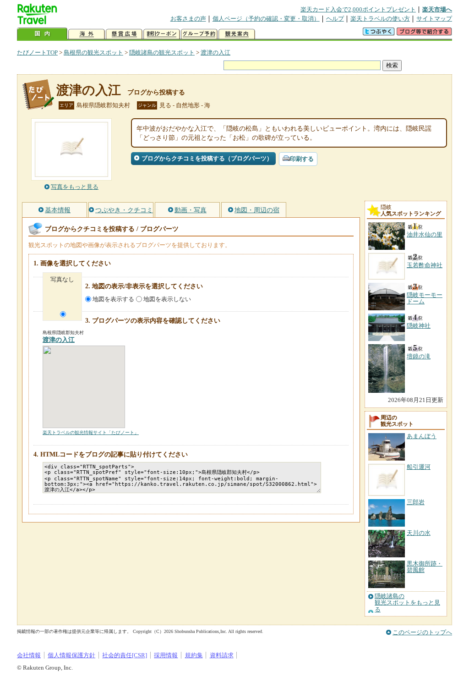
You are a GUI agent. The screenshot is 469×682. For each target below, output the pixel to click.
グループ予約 (199, 34)
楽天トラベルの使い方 (380, 18)
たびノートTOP (37, 52)
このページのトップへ (422, 632)
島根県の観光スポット (93, 52)
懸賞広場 (124, 34)
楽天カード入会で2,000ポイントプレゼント (358, 9)
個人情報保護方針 (71, 655)
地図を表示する (113, 299)
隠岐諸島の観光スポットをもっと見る (407, 603)
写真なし (62, 279)
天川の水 (419, 532)
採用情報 (166, 655)
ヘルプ (335, 18)
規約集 (194, 655)
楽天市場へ (437, 9)
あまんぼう (421, 436)
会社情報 (29, 655)
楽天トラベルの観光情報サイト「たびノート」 (91, 432)
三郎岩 (416, 502)
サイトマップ (434, 18)
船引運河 (419, 466)
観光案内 (236, 34)
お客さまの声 (188, 18)
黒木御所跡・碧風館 (424, 566)
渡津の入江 (215, 52)
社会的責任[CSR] (124, 655)
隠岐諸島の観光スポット (162, 52)
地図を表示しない (167, 299)
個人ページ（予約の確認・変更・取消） (266, 18)
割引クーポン (161, 34)
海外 (86, 34)
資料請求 (222, 655)
